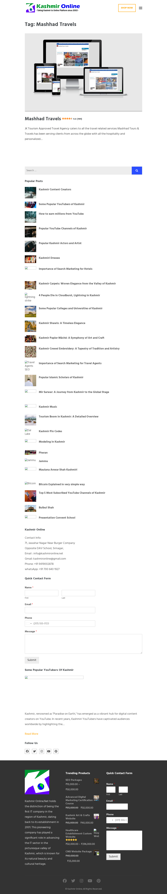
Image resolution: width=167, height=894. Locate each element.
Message (31, 631)
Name (29, 587)
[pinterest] (55, 751)
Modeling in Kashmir (52, 442)
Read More (31, 734)
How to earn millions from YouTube (61, 214)
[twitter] (34, 751)
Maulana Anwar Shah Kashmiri (58, 470)
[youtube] (48, 751)
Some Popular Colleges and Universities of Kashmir (70, 308)
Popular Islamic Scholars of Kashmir (61, 377)
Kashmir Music (48, 407)
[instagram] (41, 751)
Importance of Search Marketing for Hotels (65, 269)
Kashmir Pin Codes (50, 431)
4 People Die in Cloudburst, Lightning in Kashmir (69, 295)
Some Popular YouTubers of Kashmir (61, 204)
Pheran (43, 453)
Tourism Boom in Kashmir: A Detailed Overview (69, 417)
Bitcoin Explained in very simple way (62, 484)
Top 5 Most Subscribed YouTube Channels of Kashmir (72, 493)
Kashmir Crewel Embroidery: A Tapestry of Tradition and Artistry (79, 349)
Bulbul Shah (46, 508)
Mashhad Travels (53, 119)
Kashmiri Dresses (49, 258)
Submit (31, 660)
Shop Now (127, 8)
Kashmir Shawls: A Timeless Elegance (62, 323)
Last (63, 598)
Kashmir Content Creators (55, 189)
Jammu (43, 461)
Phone (28, 618)
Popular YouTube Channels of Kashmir (63, 229)
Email (29, 604)
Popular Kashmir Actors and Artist (60, 243)
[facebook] (27, 751)
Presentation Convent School (57, 518)
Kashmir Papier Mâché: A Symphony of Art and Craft (71, 338)
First (27, 598)
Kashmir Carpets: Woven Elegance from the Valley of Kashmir (77, 284)
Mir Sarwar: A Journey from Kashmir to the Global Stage (74, 392)
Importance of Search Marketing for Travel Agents (70, 363)
